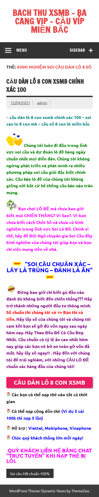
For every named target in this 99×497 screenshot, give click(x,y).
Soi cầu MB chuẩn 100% (30, 473)
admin (42, 102)
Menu (21, 50)
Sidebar (77, 50)
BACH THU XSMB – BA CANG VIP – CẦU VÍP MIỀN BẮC (50, 21)
